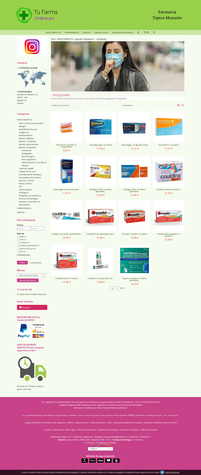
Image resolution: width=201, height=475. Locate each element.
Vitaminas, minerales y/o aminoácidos (29, 203)
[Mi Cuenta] (138, 32)
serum (170, 415)
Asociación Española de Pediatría (127, 422)
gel (103, 415)
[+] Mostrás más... (24, 255)
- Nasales (25, 165)
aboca (25, 415)
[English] (91, 445)
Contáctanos (58, 429)
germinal (108, 415)
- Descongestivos (28, 159)
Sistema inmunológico (28, 198)
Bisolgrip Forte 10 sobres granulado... (100, 190)
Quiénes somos (101, 32)
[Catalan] (110, 445)
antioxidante (48, 415)
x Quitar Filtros (36, 262)
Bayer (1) (23, 236)
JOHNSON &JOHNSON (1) (29, 245)
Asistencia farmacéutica (122, 32)
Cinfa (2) (23, 239)
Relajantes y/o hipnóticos (30, 195)
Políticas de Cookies (149, 429)
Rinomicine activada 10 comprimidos (66, 146)
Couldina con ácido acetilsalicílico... (66, 234)
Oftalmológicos (25, 189)
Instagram (26, 307)
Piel (20, 186)
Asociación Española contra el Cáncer (160, 422)
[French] (93, 445)
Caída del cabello (26, 168)
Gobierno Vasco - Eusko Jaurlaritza (90, 422)
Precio (20, 225)
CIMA (109, 422)
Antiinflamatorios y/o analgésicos (28, 131)
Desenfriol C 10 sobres (168, 145)
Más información (172, 472)
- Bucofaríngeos (28, 156)
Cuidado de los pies (27, 171)
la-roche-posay (151, 415)
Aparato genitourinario (29, 144)
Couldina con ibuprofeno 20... (100, 278)
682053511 (146, 437)
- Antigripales (26, 153)
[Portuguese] (101, 445)
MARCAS (87, 32)
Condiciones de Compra (107, 429)
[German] (96, 445)
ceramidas (73, 415)
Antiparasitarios (26, 135)
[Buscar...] (154, 32)
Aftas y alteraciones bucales (31, 123)
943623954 (134, 437)
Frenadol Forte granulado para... (100, 234)
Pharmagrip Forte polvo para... (66, 189)
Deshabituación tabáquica (30, 174)
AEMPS (70, 422)
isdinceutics (139, 415)
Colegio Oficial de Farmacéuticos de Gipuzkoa (45, 422)
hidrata (115, 415)
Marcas (20, 233)
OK (162, 472)
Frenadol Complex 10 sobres (134, 234)
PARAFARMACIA (72, 32)
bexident (64, 415)
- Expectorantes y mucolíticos (34, 162)
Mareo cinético (25, 183)
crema (86, 415)
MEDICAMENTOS (53, 32)
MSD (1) (23, 251)
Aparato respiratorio (28, 147)
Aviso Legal (70, 429)
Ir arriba (47, 429)
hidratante (123, 415)
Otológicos (23, 192)
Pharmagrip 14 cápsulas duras (134, 145)
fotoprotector (95, 415)
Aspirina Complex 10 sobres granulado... (134, 279)
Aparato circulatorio (27, 141)
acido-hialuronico (35, 415)
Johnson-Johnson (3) (28, 248)
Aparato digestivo (26, 138)
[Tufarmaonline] (100, 15)
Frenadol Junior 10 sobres (66, 278)
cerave (80, 415)
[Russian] (104, 445)
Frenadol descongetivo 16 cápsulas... (168, 235)
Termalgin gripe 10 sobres (100, 145)
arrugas (57, 415)
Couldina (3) (24, 242)
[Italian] (99, 445)
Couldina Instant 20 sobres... (168, 189)
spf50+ (176, 415)
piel (160, 415)
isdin (131, 415)
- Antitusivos (26, 150)
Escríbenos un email (28, 67)
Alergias (22, 126)
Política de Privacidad (86, 429)
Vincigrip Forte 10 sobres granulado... (134, 190)
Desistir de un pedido (129, 429)
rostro (165, 415)
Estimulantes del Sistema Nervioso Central (30, 179)
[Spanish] (107, 445)
